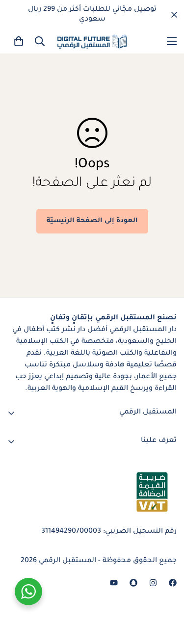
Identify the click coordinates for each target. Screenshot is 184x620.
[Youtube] (114, 583)
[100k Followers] (153, 583)
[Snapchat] (133, 583)
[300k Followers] (173, 583)
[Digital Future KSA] (92, 41)
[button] (18, 41)
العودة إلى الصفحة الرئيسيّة (92, 221)
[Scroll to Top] (17, 568)
